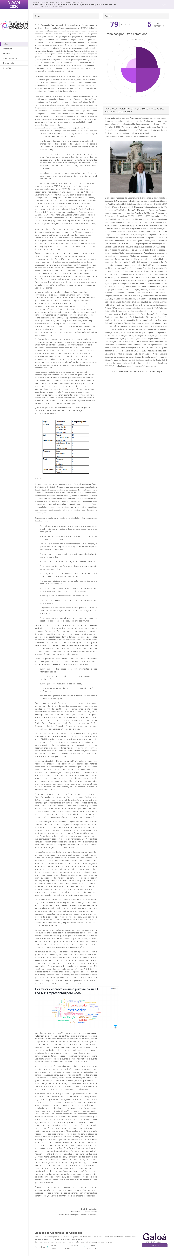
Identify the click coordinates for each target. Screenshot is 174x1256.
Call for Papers (53, 1247)
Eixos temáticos (10, 58)
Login (163, 4)
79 (114, 24)
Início (6, 44)
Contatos (7, 68)
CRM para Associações (91, 1247)
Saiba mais (154, 1245)
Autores (6, 53)
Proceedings (40, 1247)
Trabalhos (7, 49)
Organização (9, 63)
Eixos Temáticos (159, 24)
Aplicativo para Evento (71, 1247)
